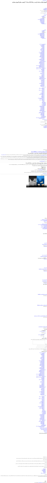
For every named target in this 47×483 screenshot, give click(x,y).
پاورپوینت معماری (43, 411)
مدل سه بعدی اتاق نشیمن (41, 371)
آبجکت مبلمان (42, 366)
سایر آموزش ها (42, 86)
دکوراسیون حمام (42, 417)
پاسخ (44, 333)
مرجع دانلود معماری (40, 482)
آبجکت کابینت (42, 51)
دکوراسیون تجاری (42, 108)
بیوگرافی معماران (42, 422)
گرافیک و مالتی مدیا (43, 425)
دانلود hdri (43, 70)
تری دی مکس (45, 221)
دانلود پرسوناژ (42, 69)
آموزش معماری (42, 113)
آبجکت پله (43, 356)
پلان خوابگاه (43, 93)
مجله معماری (42, 16)
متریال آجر (43, 72)
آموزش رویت (42, 81)
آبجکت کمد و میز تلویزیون (41, 360)
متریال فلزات (42, 384)
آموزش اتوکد (42, 80)
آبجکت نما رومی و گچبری (41, 59)
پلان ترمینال (43, 92)
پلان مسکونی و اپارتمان (41, 408)
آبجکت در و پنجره (42, 50)
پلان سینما (43, 95)
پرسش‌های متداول (42, 22)
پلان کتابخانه (43, 97)
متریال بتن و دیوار (42, 381)
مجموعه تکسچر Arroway (41, 379)
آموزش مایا (43, 84)
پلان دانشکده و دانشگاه (41, 94)
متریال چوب (43, 382)
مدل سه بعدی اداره (42, 63)
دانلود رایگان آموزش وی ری (44, 227)
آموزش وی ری (42, 79)
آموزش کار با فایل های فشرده (41, 19)
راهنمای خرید (42, 18)
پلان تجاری (43, 400)
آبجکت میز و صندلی (42, 367)
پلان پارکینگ (43, 91)
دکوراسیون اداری (42, 107)
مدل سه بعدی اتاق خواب (41, 62)
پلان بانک (43, 89)
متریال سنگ (43, 75)
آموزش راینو (43, 390)
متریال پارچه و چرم (42, 73)
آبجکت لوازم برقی (42, 54)
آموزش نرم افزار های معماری (42, 78)
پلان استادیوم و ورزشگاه (41, 88)
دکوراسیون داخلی (43, 105)
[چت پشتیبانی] (45, 481)
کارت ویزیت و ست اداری (41, 118)
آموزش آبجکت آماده (42, 34)
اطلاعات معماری (42, 423)
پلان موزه (43, 100)
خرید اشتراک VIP (43, 23)
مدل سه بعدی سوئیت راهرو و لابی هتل (40, 65)
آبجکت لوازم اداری (42, 362)
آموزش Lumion (42, 392)
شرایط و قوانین (42, 36)
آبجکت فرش (43, 359)
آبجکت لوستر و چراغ (42, 365)
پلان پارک (43, 90)
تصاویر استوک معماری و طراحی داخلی (40, 117)
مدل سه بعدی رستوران (41, 373)
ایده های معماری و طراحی (41, 112)
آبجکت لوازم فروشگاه (42, 56)
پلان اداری (43, 87)
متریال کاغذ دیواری (42, 385)
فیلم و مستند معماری (43, 116)
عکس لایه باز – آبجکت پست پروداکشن (40, 68)
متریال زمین (43, 74)
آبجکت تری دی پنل (42, 49)
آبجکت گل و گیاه (42, 52)
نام (46, 345)
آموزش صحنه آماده (42, 20)
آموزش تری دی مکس (44, 219)
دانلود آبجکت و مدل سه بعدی (42, 352)
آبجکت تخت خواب (42, 357)
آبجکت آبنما (43, 44)
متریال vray (43, 71)
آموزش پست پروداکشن (41, 83)
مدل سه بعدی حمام (42, 64)
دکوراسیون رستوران (42, 109)
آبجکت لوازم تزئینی (42, 363)
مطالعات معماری (43, 102)
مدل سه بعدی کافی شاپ (41, 375)
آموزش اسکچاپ (42, 389)
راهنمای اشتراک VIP (42, 33)
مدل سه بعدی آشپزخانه (41, 370)
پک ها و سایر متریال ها (41, 386)
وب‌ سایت (46, 347)
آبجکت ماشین (42, 57)
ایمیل (46, 346)
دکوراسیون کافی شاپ (41, 110)
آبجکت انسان (42, 46)
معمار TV (43, 31)
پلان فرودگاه (43, 405)
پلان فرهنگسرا (42, 404)
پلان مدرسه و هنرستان (41, 98)
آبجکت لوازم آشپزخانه (42, 53)
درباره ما (44, 472)
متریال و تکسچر (43, 376)
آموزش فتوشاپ (42, 82)
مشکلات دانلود (42, 37)
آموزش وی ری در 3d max (44, 226)
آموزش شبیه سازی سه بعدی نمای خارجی (42, 224)
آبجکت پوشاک (42, 48)
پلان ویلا (43, 101)
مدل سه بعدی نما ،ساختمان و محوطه (40, 67)
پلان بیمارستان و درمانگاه (41, 398)
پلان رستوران (42, 403)
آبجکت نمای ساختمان (42, 368)
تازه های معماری (43, 111)
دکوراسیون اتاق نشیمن (41, 106)
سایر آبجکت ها (42, 60)
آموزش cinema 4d (42, 393)
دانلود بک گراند (42, 378)
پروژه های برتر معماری (41, 420)
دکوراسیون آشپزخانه (42, 419)
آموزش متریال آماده (42, 21)
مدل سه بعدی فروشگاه (41, 374)
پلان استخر (43, 397)
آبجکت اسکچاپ (42, 354)
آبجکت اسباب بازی (42, 45)
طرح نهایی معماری (43, 412)
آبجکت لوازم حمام (42, 55)
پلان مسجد (43, 99)
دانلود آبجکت (44, 471)
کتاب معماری (44, 413)
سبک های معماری (42, 114)
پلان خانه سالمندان (42, 401)
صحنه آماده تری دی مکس (42, 61)
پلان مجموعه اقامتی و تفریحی (41, 406)
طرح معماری (44, 103)
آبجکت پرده (43, 355)
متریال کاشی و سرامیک (41, 76)
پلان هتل (43, 409)
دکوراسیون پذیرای (42, 416)
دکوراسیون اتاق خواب (42, 414)
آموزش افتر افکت (42, 394)
